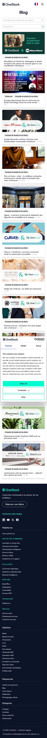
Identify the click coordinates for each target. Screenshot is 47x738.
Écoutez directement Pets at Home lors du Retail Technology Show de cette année (22, 102)
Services (5, 609)
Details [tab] (23, 346)
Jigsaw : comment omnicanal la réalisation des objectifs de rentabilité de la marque (23, 216)
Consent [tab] (8, 346)
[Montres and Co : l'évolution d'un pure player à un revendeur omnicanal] (23, 307)
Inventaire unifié (8, 655)
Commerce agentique (10, 569)
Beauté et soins (8, 637)
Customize (22, 390)
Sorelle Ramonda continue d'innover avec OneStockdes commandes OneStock (22, 140)
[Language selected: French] (36, 4)
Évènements (6, 718)
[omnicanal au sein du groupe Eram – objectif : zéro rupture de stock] (23, 454)
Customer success (9, 619)
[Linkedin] (3, 519)
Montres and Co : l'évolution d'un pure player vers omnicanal (22, 327)
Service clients (7, 552)
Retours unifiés (7, 556)
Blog (3, 688)
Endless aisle (7, 671)
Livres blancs (7, 691)
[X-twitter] (12, 519)
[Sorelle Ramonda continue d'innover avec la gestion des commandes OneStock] (23, 121)
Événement (8, 96)
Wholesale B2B (7, 652)
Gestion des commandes (12, 539)
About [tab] (38, 346)
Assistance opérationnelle (11, 572)
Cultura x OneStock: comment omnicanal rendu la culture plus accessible (21, 253)
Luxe (4, 643)
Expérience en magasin (11, 559)
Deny (23, 397)
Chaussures (6, 640)
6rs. (38, 734)
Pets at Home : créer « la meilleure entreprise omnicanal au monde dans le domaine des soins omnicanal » (23, 178)
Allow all (23, 384)
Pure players (6, 649)
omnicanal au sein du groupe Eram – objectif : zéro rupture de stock (23, 474)
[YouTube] (8, 519)
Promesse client (8, 658)
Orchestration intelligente (11, 549)
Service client (7, 613)
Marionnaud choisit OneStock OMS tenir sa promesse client (22, 437)
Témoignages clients (9, 697)
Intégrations (6, 587)
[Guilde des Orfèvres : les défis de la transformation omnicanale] (23, 270)
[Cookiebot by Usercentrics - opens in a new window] (34, 339)
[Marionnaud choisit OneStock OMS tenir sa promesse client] (23, 418)
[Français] (36, 4)
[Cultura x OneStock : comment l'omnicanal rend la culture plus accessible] (23, 234)
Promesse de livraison (10, 546)
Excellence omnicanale (10, 662)
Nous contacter (8, 715)
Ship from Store (8, 665)
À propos (5, 709)
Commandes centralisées (11, 668)
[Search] (43, 27)
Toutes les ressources (10, 685)
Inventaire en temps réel (11, 543)
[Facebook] (17, 519)
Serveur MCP (7, 593)
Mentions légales (25, 730)
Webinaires (6, 694)
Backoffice (6, 584)
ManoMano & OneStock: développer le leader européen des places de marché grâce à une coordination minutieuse (23, 63)
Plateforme (6, 603)
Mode (4, 633)
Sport (4, 646)
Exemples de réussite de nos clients (16, 57)
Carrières (5, 712)
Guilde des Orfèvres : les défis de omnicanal (23, 290)
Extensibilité (6, 590)
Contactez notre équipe (12, 514)
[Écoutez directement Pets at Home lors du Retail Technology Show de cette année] (23, 82)
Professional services (10, 616)
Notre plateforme (8, 534)
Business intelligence (10, 575)
